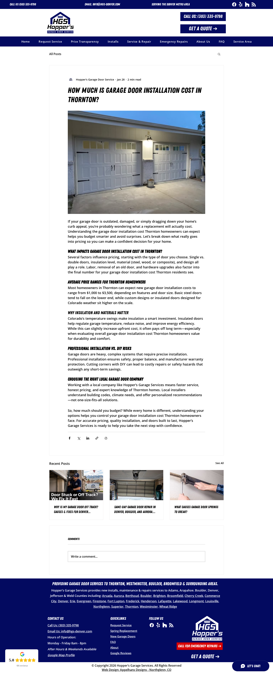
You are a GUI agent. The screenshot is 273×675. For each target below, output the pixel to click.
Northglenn (101, 607)
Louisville (211, 601)
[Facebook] (234, 4)
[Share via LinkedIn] (88, 438)
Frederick (132, 601)
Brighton (159, 596)
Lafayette (164, 601)
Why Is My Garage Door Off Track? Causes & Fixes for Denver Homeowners (76, 509)
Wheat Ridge (168, 607)
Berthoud (132, 596)
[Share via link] (97, 438)
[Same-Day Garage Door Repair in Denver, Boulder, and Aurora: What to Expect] (136, 485)
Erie (72, 601)
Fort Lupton (116, 601)
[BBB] (253, 4)
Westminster (149, 607)
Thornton (131, 607)
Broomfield (175, 596)
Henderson (149, 601)
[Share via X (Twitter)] (78, 438)
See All (219, 463)
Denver (63, 601)
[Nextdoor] (247, 4)
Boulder (146, 596)
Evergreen (84, 601)
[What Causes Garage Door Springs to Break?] (197, 485)
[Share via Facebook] (69, 438)
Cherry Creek (194, 596)
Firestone (99, 601)
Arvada (107, 596)
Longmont (196, 601)
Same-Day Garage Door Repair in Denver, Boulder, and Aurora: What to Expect (135, 509)
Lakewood (180, 601)
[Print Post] (106, 438)
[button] (170, 4)
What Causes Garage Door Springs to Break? (196, 509)
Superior (117, 607)
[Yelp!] (240, 4)
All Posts (55, 54)
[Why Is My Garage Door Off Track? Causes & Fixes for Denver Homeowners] (76, 485)
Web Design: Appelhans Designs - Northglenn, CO (136, 670)
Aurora (119, 596)
